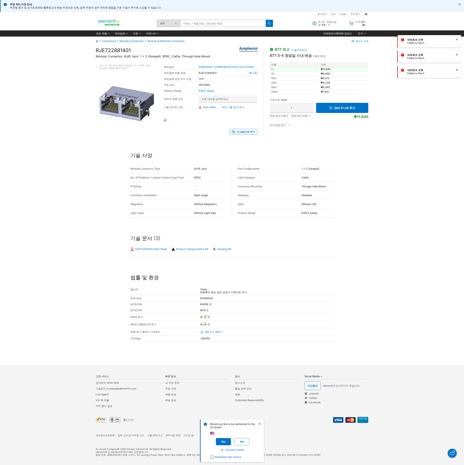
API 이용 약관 (173, 435)
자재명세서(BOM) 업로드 (337, 33)
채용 (237, 394)
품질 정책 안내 (243, 388)
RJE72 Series (206, 90)
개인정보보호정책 (105, 435)
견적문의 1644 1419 (107, 382)
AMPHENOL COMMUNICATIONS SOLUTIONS (226, 67)
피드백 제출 (102, 400)
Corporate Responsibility (249, 400)
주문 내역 (170, 388)
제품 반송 (170, 394)
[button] (102, 33)
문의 (333, 14)
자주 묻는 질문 (104, 405)
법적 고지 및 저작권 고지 (131, 435)
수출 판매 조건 (155, 435)
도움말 (343, 14)
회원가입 (331, 21)
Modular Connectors (131, 41)
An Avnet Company (106, 449)
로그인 (321, 21)
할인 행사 (322, 14)
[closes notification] (459, 4)
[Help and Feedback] (452, 453)
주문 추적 (355, 14)
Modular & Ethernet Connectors (166, 41)
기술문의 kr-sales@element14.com (116, 388)
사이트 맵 (188, 435)
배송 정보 (170, 400)
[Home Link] (109, 23)
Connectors (109, 41)
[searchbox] (223, 23)
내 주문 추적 (172, 382)
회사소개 (240, 382)
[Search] (269, 23)
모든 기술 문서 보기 (233, 107)
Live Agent (102, 394)
